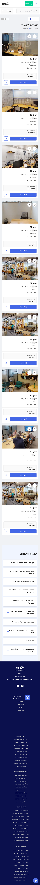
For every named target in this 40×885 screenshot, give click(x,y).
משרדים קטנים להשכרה (21, 840)
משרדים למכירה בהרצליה (21, 862)
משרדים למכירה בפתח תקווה (21, 859)
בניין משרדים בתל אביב (20, 740)
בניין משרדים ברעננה (21, 755)
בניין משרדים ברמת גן (21, 743)
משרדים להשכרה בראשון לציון (20, 816)
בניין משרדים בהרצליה (21, 752)
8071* (20, 674)
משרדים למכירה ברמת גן (21, 853)
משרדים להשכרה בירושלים (20, 828)
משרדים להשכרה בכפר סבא (21, 834)
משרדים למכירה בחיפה (20, 877)
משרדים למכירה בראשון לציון (21, 856)
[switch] (3, 19)
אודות (20, 707)
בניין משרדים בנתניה (21, 761)
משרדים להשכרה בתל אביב (21, 810)
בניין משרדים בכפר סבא (20, 764)
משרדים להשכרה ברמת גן (20, 813)
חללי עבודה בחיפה (21, 802)
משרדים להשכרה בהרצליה (20, 822)
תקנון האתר (21, 704)
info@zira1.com (20, 677)
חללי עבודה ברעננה (20, 790)
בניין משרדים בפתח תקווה (21, 749)
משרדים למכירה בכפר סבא (21, 874)
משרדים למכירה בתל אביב (20, 850)
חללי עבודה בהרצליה (21, 787)
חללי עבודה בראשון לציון (20, 781)
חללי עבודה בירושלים (21, 793)
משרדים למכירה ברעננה (21, 865)
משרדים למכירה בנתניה (21, 871)
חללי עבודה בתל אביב (21, 775)
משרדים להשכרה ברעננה (21, 825)
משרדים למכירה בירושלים (21, 868)
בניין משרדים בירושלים (21, 758)
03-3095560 (20, 671)
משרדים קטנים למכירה (20, 880)
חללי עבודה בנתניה (20, 796)
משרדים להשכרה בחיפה (21, 837)
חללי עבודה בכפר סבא (21, 799)
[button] (20, 563)
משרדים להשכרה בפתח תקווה (20, 819)
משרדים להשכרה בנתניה (21, 831)
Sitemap (21, 710)
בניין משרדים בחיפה (20, 767)
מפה (7, 19)
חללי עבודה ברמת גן (20, 778)
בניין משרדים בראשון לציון (21, 746)
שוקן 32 (33, 59)
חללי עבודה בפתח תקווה (21, 784)
